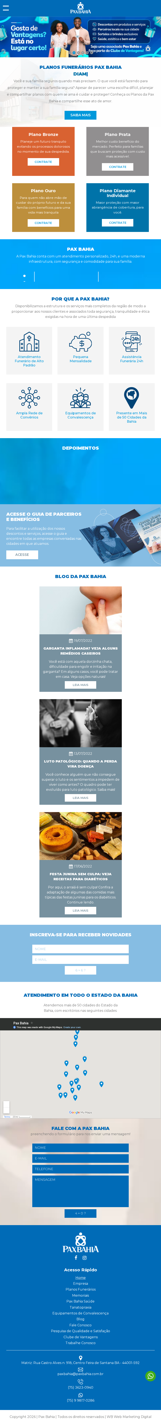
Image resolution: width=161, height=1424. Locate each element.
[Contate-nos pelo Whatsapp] (150, 1376)
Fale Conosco (80, 1325)
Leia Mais (80, 685)
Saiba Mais (80, 115)
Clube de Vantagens (81, 1337)
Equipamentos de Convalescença (80, 1313)
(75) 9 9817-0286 (80, 1400)
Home (80, 1278)
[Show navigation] (6, 8)
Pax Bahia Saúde (80, 1301)
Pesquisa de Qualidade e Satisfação (80, 1331)
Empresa (80, 1284)
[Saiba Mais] (80, 56)
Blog (80, 1319)
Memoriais (80, 1295)
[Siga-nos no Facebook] (76, 1257)
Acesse (22, 555)
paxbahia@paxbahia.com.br (80, 1374)
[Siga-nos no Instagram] (85, 1257)
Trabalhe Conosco (80, 1343)
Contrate (43, 162)
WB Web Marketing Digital (129, 1417)
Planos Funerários (81, 1289)
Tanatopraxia (80, 1307)
